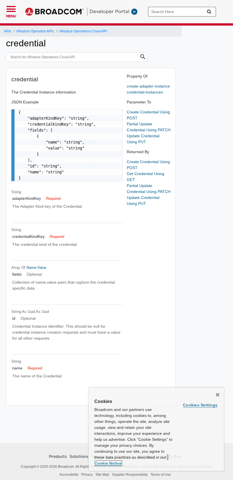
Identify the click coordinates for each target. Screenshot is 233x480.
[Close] (217, 394)
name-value (36, 267)
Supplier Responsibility (130, 475)
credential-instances (145, 92)
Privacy (87, 475)
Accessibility (68, 475)
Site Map (102, 475)
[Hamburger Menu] (11, 8)
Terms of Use (161, 475)
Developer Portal (109, 11)
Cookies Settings (200, 405)
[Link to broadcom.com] (54, 11)
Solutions (79, 456)
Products (58, 456)
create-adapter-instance (148, 86)
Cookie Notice (108, 463)
